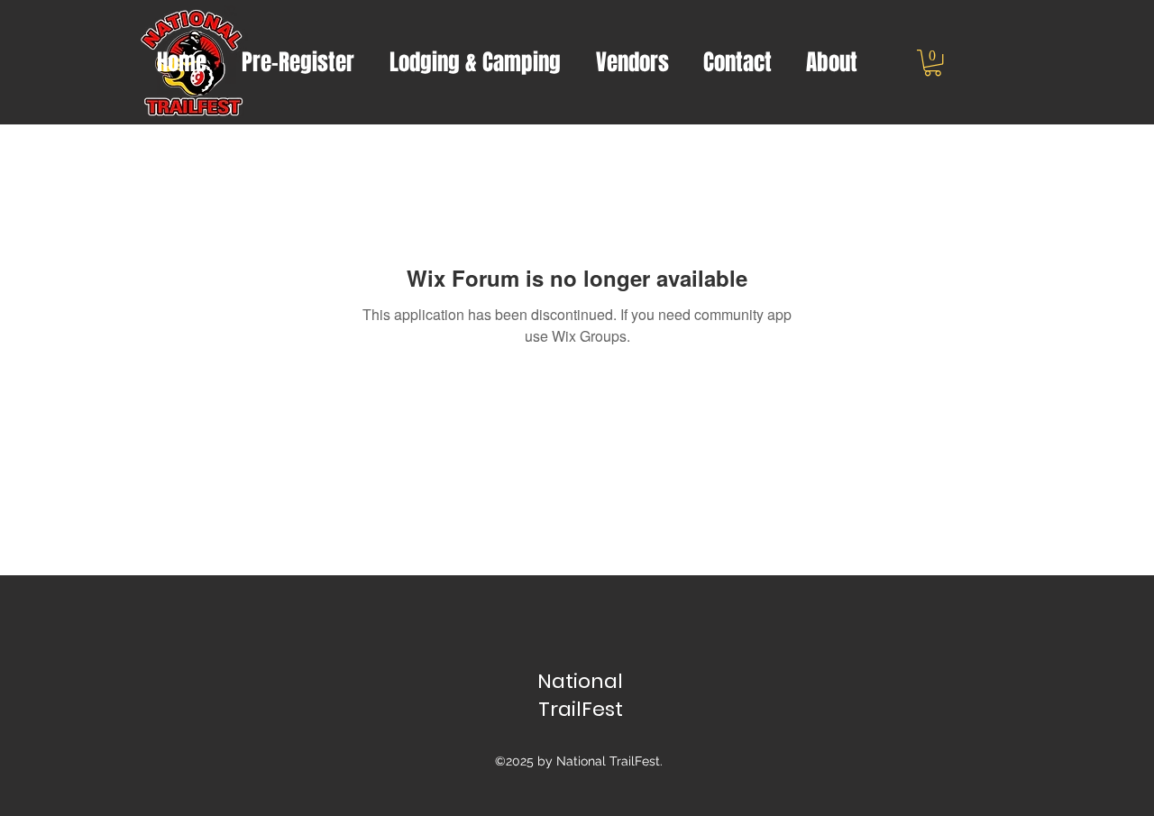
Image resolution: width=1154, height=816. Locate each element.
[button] (932, 63)
